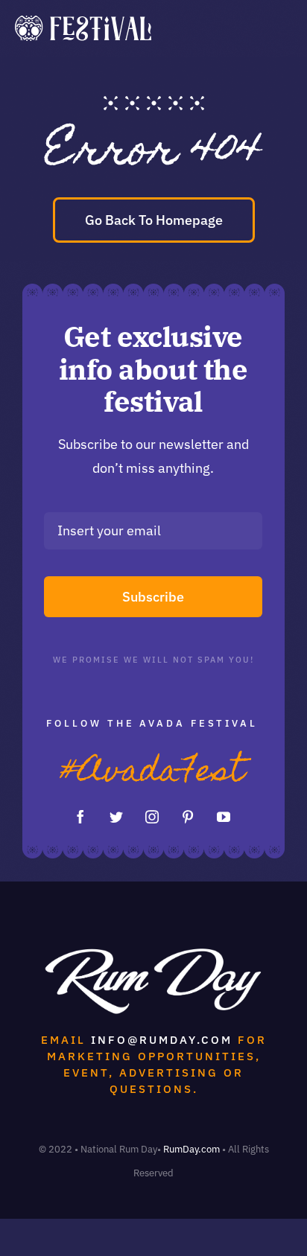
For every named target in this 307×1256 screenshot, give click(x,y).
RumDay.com (191, 1149)
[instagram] (152, 817)
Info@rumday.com (161, 1040)
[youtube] (223, 817)
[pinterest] (188, 817)
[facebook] (80, 817)
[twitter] (116, 817)
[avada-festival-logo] (83, 22)
